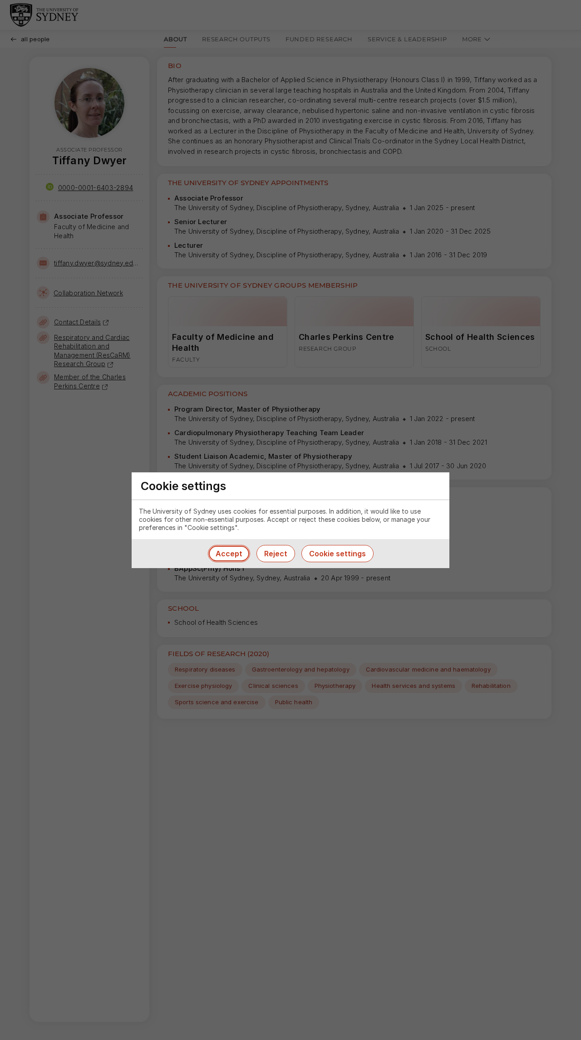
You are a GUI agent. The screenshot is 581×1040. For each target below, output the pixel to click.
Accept (229, 553)
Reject (275, 553)
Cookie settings (337, 553)
